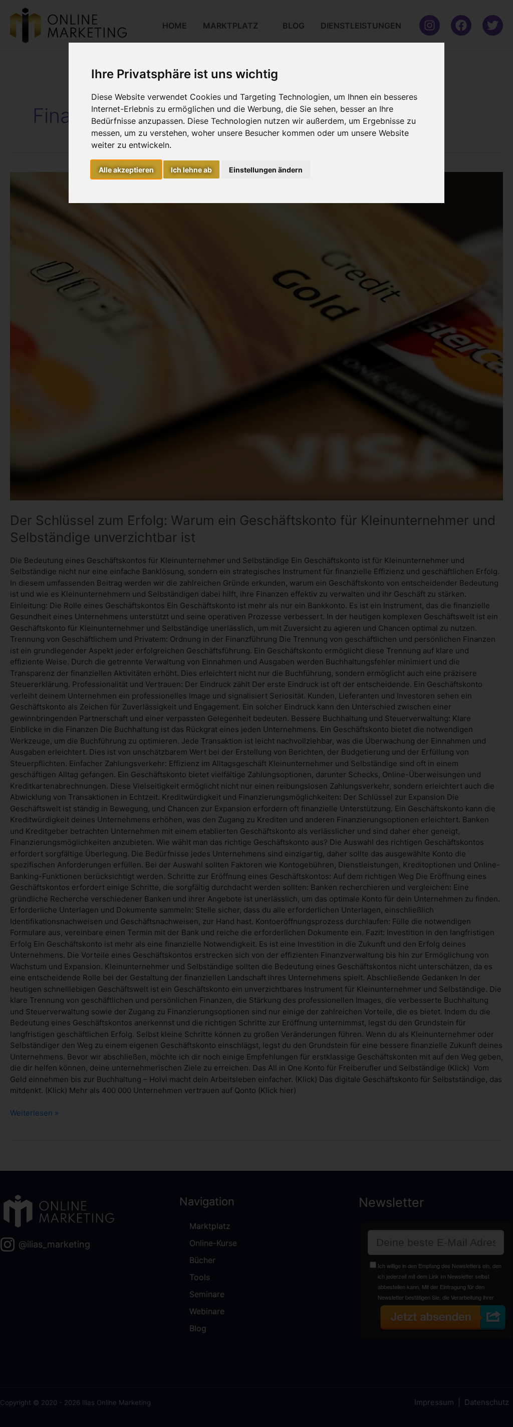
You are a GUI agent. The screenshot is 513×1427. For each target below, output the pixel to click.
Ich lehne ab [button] (191, 169)
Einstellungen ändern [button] (266, 169)
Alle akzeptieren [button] (126, 169)
